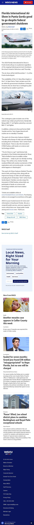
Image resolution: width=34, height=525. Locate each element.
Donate (28, 2)
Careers (5, 490)
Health (4, 315)
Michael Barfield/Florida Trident (10, 372)
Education (5, 412)
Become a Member (8, 466)
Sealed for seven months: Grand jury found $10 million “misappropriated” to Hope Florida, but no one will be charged (16, 362)
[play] (2, 523)
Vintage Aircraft (11, 217)
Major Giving (6, 469)
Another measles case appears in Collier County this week (15, 320)
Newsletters (6, 515)
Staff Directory (7, 487)
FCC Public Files (7, 494)
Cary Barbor (6, 327)
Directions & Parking (8, 508)
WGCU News (22, 217)
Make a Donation (7, 462)
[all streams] (32, 523)
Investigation (6, 354)
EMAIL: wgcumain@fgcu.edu (10, 504)
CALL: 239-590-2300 (8, 501)
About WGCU (6, 483)
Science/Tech (10, 213)
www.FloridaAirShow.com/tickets (12, 195)
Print (30, 28)
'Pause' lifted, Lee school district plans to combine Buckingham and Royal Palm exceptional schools (16, 418)
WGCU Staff (11, 27)
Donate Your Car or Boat (9, 476)
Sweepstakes (6, 480)
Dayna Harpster (6, 426)
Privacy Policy (6, 497)
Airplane (20, 213)
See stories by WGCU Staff (10, 233)
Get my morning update (20, 281)
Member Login (7, 511)
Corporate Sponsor (8, 473)
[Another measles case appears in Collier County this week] (16, 305)
